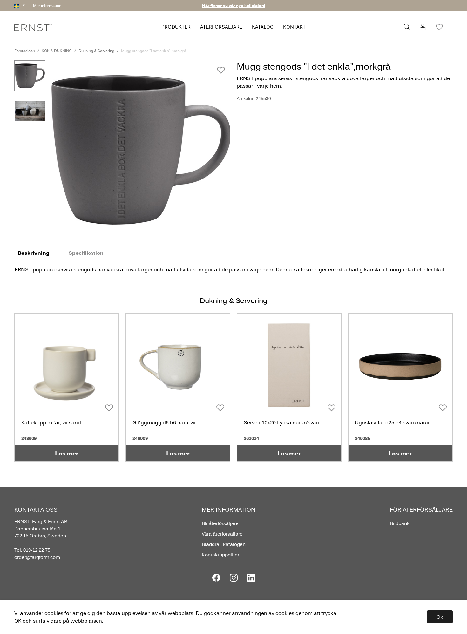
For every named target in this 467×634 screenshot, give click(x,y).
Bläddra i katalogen (224, 544)
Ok (440, 617)
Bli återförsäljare (220, 523)
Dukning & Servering (96, 50)
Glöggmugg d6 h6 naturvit (164, 422)
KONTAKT (294, 27)
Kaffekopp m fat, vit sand (51, 422)
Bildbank (399, 523)
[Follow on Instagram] (233, 577)
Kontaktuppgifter (220, 555)
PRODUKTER (176, 27)
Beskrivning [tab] (34, 252)
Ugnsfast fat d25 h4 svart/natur (392, 422)
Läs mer (66, 453)
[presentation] (29, 75)
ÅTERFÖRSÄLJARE (221, 27)
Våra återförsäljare (222, 534)
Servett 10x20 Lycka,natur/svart (282, 422)
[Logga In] (423, 27)
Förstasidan (24, 50)
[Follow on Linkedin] (251, 577)
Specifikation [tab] (86, 252)
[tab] (30, 76)
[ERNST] (33, 27)
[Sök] (407, 27)
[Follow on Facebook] (216, 577)
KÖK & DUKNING (57, 50)
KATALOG (263, 27)
